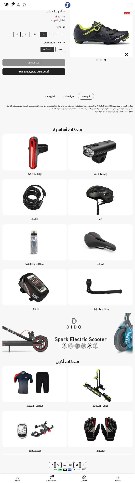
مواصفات (69, 96)
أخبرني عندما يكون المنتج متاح (34, 71)
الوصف (86, 96)
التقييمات (50, 96)
